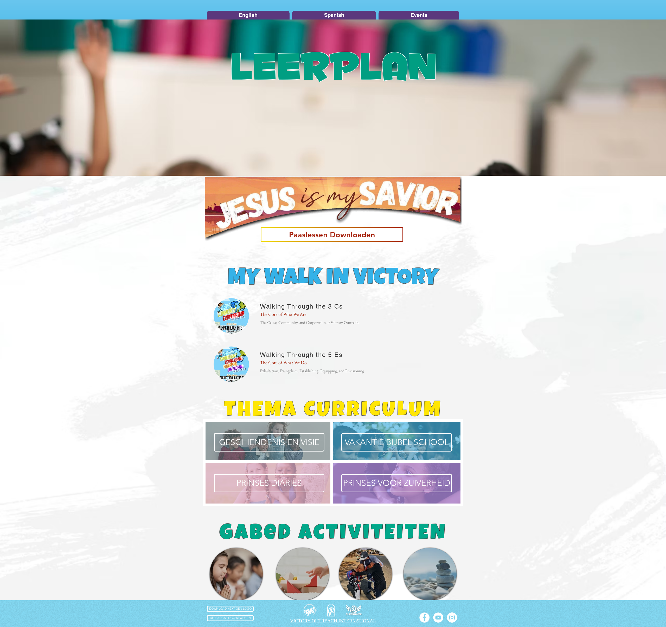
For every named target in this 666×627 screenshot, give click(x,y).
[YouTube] (438, 617)
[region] (236, 574)
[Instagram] (452, 617)
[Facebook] (424, 617)
